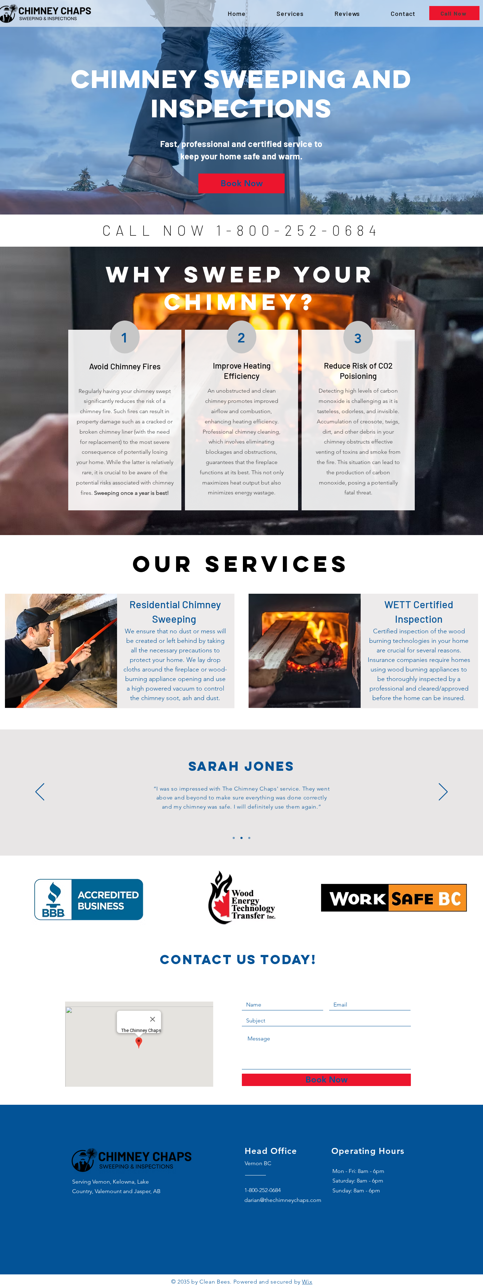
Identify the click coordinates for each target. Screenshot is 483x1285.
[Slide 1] (234, 838)
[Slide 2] (241, 838)
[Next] (443, 792)
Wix (307, 1281)
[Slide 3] (249, 838)
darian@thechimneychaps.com (282, 1200)
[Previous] (39, 792)
